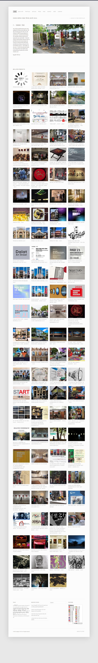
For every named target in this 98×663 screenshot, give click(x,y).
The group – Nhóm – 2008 (75, 570)
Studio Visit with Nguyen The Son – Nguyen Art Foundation (38, 610)
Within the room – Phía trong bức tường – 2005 (75, 204)
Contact (49, 11)
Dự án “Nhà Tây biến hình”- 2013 (21, 486)
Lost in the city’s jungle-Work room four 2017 (39, 401)
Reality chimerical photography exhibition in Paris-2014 (21, 444)
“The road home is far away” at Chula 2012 (20, 527)
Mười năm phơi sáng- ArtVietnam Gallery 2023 (39, 261)
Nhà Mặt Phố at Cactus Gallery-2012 (38, 506)
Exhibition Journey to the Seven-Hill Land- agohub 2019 (21, 344)
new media (15, 607)
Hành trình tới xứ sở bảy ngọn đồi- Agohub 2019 (39, 343)
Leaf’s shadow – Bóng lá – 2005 (58, 589)
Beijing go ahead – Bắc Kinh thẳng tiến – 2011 (20, 570)
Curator (60, 11)
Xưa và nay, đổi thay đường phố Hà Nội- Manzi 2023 (57, 262)
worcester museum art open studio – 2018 (20, 383)
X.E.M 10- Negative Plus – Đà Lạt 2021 (75, 281)
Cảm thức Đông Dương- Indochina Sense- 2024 (38, 87)
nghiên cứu (19, 607)
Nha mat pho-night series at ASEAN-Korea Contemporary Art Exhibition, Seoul (21, 466)
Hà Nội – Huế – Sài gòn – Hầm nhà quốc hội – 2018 (75, 343)
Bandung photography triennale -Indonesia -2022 (58, 281)
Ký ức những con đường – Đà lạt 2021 (57, 106)
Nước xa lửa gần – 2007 (20, 204)
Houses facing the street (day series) (39, 550)
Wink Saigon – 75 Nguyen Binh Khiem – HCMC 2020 (38, 300)
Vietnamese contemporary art (18, 615)
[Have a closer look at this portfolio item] (21, 79)
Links (44, 11)
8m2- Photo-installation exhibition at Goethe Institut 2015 (39, 164)
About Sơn (20, 11)
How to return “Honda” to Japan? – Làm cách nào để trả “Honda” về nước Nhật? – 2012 (21, 185)
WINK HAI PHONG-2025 (19, 240)
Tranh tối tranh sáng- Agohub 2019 (20, 144)
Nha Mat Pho (19, 610)
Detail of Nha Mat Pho (57, 182)
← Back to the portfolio (77, 18)
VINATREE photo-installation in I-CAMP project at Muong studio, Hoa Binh (76, 445)
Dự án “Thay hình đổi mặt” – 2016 (76, 401)
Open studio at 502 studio (39, 463)
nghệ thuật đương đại (21, 609)
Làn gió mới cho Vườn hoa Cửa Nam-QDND (39, 619)
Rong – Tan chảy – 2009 (57, 570)
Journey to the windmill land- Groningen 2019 (39, 320)
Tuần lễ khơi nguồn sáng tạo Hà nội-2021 (20, 106)
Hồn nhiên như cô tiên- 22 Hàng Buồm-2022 (58, 87)
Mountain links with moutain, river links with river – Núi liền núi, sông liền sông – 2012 (39, 185)
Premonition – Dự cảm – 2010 (38, 570)
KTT (29, 605)
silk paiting (18, 614)
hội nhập (26, 605)
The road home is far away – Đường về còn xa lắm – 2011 (76, 551)
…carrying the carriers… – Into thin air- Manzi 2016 (76, 144)
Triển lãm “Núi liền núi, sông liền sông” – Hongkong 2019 (57, 321)
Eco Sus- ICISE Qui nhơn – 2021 (75, 106)
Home (15, 11)
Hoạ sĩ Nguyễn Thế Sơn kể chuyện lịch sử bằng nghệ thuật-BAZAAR (39, 606)
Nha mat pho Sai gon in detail (57, 506)
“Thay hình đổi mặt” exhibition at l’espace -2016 (57, 402)
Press (39, 11)
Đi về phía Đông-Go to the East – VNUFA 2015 (21, 421)
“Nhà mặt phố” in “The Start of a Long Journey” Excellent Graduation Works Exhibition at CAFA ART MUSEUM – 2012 (58, 530)
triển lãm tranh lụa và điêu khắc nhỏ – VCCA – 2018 (20, 364)
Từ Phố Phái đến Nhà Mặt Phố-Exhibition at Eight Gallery (57, 465)
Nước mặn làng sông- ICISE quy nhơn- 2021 (21, 124)
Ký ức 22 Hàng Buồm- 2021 (39, 105)
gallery (23, 605)
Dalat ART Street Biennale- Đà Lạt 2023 (19, 261)
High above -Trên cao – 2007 (38, 204)
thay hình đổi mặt (23, 614)
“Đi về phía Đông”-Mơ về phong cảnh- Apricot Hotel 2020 (57, 301)
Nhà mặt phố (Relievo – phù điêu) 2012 (76, 183)
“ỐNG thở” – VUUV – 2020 (57, 124)
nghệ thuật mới (24, 607)
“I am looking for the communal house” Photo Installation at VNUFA (39, 487)
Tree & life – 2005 (18, 222)
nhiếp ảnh (28, 610)
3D (13, 605)
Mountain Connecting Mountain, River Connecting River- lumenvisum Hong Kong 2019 (75, 322)
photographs (17, 612)
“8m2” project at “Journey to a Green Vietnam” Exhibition (76, 422)
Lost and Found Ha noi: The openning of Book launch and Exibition (58, 444)
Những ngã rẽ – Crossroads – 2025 (55, 223)
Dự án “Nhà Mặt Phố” (74, 527)
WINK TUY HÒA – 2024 (56, 240)
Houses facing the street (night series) (21, 550)
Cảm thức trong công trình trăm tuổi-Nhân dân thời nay (38, 614)
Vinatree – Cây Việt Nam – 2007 (39, 589)
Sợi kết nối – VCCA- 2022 (75, 87)
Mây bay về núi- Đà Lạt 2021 (21, 299)
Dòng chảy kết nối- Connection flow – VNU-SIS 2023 (76, 242)
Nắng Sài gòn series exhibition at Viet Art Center (75, 487)
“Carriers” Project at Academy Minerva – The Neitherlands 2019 (75, 125)
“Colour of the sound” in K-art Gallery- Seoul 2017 (76, 383)
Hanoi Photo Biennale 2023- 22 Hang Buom (75, 261)
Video (54, 11)
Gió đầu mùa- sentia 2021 (38, 124)
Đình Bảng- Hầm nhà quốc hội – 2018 (57, 343)
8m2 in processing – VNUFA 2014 (58, 421)
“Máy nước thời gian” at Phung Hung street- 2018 (38, 383)
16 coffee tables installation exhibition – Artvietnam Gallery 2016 (21, 164)
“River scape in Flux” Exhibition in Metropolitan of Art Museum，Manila (19, 508)
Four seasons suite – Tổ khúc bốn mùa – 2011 (57, 550)
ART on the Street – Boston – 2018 (74, 363)
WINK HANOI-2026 (18, 87)
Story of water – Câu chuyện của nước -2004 (38, 223)
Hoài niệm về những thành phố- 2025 (76, 223)
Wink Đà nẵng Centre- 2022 (39, 280)
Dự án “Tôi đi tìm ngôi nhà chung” (58, 486)
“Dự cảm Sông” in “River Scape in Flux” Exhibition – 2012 (76, 164)
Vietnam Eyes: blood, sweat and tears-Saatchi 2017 (21, 402)
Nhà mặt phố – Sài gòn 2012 (76, 505)
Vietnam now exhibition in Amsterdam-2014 (39, 443)
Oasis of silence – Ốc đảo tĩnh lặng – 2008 (20, 589)
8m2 (16, 605)
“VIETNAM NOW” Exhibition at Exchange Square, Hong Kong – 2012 (39, 528)
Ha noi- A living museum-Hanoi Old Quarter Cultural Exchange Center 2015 (39, 423)
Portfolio (27, 11)
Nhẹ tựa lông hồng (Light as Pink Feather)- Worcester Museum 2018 (58, 364)
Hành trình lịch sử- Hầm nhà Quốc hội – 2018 (38, 144)
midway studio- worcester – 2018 (39, 363)
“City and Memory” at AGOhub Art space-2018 (57, 383)
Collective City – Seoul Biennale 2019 (20, 320)
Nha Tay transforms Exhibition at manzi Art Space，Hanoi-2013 (75, 465)
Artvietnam (20, 605)
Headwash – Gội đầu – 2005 (58, 204)
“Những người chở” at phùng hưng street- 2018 (57, 144)
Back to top (81, 631)
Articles (34, 11)
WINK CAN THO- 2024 (37, 240)
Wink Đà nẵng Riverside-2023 (20, 281)
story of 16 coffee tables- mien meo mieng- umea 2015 (58, 163)
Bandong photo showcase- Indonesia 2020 (76, 300)
